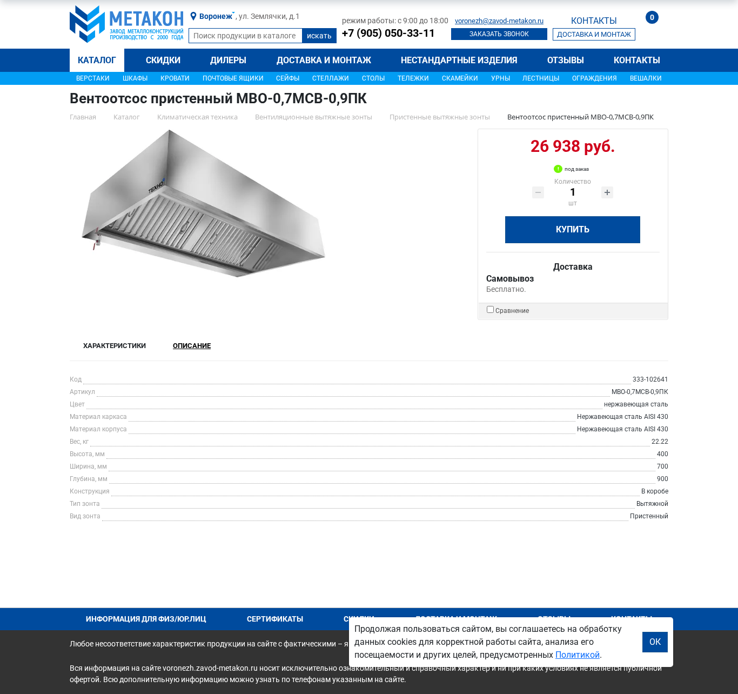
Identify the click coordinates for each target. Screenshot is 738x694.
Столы (373, 78)
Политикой (577, 655)
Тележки (413, 78)
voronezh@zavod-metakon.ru (499, 21)
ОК (655, 642)
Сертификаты (275, 619)
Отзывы (565, 60)
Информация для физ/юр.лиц (146, 619)
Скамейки (460, 78)
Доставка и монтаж (324, 60)
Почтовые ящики (233, 78)
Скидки (163, 60)
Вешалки (646, 78)
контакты (594, 21)
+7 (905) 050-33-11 (388, 32)
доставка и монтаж (594, 34)
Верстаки (93, 78)
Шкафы (135, 78)
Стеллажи (330, 78)
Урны (500, 78)
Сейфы (287, 78)
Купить (572, 229)
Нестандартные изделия (459, 60)
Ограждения (594, 78)
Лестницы (540, 78)
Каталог (97, 60)
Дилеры (228, 60)
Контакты (637, 60)
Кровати (175, 78)
